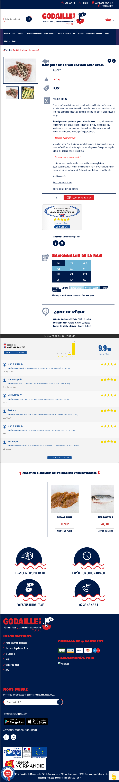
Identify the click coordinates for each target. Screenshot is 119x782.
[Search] (29, 19)
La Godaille (10, 653)
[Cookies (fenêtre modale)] (114, 777)
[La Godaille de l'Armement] (64, 20)
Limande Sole (64, 517)
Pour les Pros (107, 5)
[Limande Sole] (65, 499)
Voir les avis (62, 227)
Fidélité (85, 2)
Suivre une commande (104, 2)
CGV (7, 670)
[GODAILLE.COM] (65, 663)
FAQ (7, 659)
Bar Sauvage (105, 517)
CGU (73, 777)
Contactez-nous (12, 664)
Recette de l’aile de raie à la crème (65, 188)
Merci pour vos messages (16, 642)
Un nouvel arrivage (69, 236)
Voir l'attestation (15, 352)
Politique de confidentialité (58, 777)
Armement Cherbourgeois (83, 295)
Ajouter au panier (81, 197)
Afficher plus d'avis (59, 458)
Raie (9, 50)
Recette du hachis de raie (62, 182)
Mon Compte (70, 2)
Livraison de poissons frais (17, 648)
